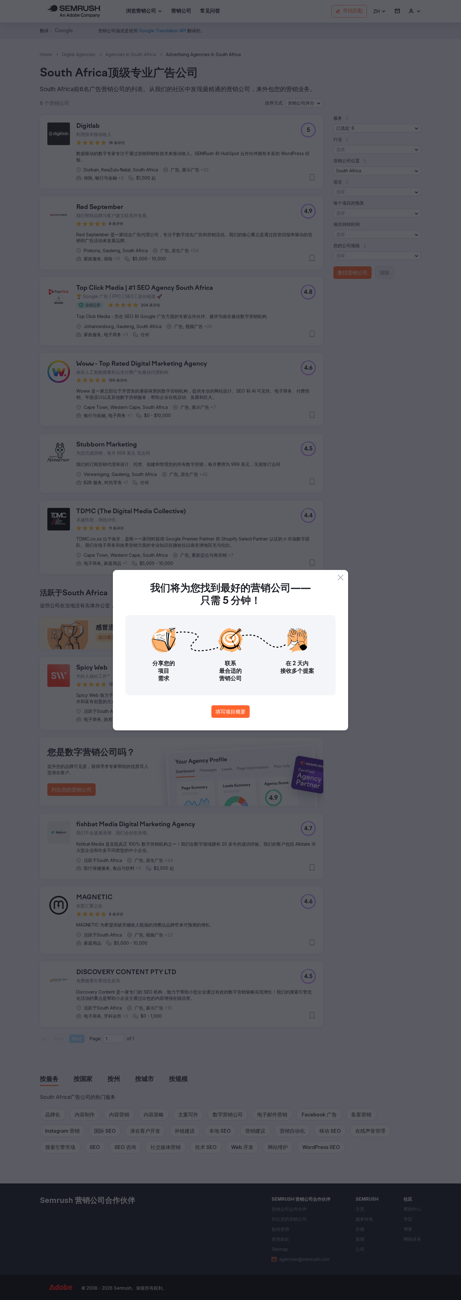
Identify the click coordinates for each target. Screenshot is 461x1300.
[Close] (340, 577)
